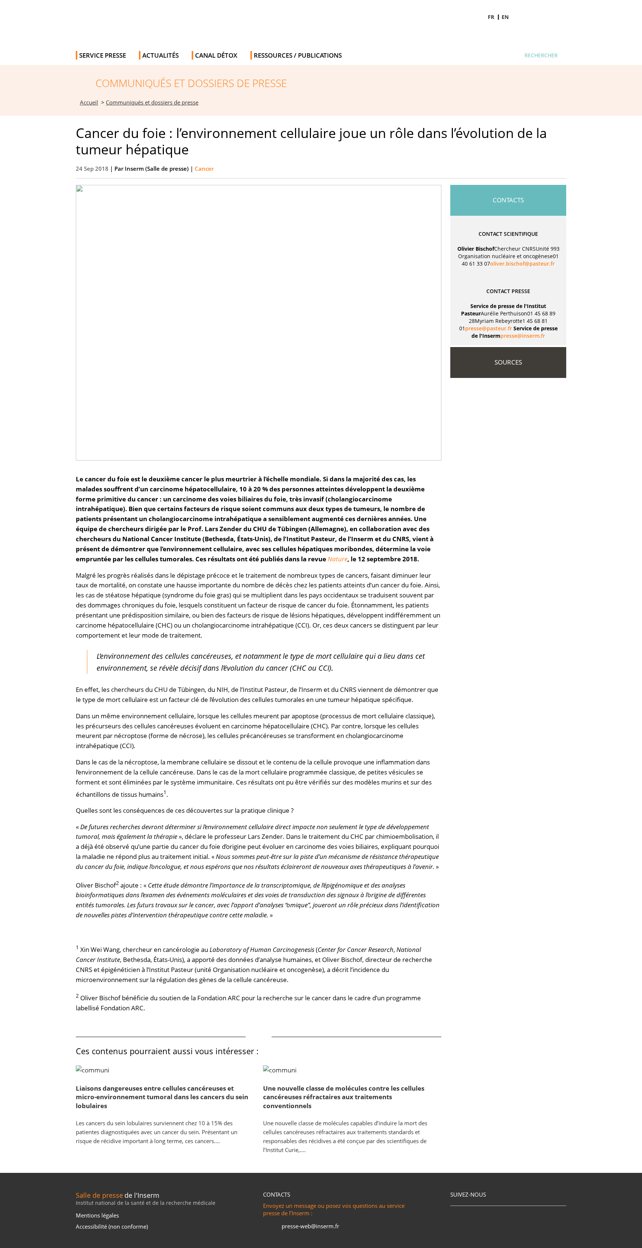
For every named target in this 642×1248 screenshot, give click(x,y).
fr (491, 16)
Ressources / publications (298, 55)
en (505, 16)
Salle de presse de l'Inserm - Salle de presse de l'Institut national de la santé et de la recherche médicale (181, 22)
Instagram (560, 35)
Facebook (497, 35)
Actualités (160, 55)
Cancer (204, 169)
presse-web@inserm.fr (310, 1226)
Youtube (539, 35)
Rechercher (541, 55)
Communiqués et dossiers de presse (152, 102)
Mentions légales (97, 1215)
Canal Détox (216, 55)
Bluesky (518, 35)
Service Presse (102, 55)
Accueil (89, 102)
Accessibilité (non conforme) (112, 1226)
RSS (460, 1216)
